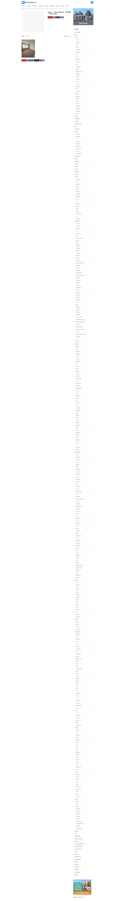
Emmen (77, 806)
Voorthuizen (78, 425)
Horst (77, 769)
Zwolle (77, 582)
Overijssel (76, 580)
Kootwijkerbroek (79, 388)
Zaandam (77, 476)
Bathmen (77, 614)
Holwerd (76, 851)
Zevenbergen (77, 129)
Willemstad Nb (78, 725)
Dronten (77, 626)
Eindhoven (78, 634)
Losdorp (77, 449)
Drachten (76, 166)
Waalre (77, 661)
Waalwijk (77, 656)
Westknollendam (79, 567)
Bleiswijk (76, 841)
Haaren (77, 676)
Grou (77, 201)
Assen (77, 803)
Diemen (77, 454)
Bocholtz (77, 779)
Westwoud (78, 518)
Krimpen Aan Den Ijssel (80, 329)
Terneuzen (78, 141)
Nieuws (67, 5)
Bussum (77, 484)
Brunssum (77, 759)
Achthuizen (78, 292)
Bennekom (78, 403)
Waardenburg (78, 385)
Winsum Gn (78, 422)
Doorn (77, 64)
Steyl (77, 781)
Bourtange (77, 854)
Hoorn (77, 538)
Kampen (77, 599)
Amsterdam (34, 5)
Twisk (76, 833)
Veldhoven (78, 678)
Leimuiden (78, 309)
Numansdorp (78, 336)
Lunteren (77, 390)
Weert (77, 744)
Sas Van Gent (78, 146)
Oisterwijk (77, 703)
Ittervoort (77, 789)
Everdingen (78, 59)
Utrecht (62, 5)
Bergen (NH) (78, 540)
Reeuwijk (77, 331)
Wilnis (77, 88)
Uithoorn (77, 528)
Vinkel (77, 698)
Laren (77, 550)
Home (23, 5)
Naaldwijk (77, 312)
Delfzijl (77, 103)
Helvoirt (77, 683)
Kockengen (78, 86)
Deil (76, 444)
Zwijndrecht (78, 280)
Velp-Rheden (78, 439)
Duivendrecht (78, 471)
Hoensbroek (77, 118)
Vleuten (77, 69)
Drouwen (77, 818)
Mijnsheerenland (78, 859)
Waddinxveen (78, 307)
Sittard (77, 747)
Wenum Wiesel (78, 383)
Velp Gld (77, 373)
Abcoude (77, 84)
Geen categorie (78, 32)
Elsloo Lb (77, 757)
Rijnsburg (77, 240)
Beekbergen (78, 361)
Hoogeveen (78, 808)
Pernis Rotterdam (79, 316)
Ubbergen (77, 432)
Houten (77, 47)
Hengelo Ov (78, 594)
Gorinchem (78, 248)
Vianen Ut (77, 76)
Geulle (77, 791)
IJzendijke (77, 163)
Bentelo (77, 604)
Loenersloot (78, 91)
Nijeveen (76, 874)
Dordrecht (77, 282)
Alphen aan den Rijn (79, 238)
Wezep (77, 442)
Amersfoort (78, 42)
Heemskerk (78, 503)
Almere (77, 624)
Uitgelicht (76, 831)
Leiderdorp (78, 299)
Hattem (77, 368)
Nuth (77, 749)
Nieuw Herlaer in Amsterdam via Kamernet (45, 8)
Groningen (46, 5)
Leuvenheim (78, 407)
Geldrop (76, 116)
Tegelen (77, 762)
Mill (76, 710)
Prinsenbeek (78, 700)
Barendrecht (78, 314)
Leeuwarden (78, 179)
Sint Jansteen (78, 148)
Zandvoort (78, 501)
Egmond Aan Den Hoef (80, 498)
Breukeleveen (78, 575)
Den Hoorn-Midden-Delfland (81, 334)
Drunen (77, 673)
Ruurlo (77, 437)
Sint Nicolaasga (78, 213)
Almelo (77, 587)
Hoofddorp (78, 469)
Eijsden (77, 784)
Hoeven (77, 712)
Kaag (77, 339)
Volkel (77, 690)
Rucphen (77, 722)
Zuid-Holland (77, 221)
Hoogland (77, 79)
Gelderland (77, 344)
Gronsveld (77, 774)
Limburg (76, 727)
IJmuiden (77, 464)
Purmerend (78, 530)
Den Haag (41, 5)
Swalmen (77, 776)
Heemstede (78, 508)
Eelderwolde (78, 826)
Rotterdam (52, 5)
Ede (76, 363)
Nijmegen (77, 346)
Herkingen (77, 294)
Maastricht (78, 730)
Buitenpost (78, 206)
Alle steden (28, 5)
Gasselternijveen (79, 828)
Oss (76, 644)
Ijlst (76, 216)
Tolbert (77, 420)
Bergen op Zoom (79, 658)
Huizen (77, 516)
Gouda (77, 243)
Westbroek (77, 869)
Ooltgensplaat (78, 287)
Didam (76, 126)
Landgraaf (77, 735)
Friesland (76, 176)
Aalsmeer (77, 511)
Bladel (77, 651)
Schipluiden (77, 121)
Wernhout (77, 717)
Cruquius (77, 562)
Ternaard (76, 169)
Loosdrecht (78, 486)
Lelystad (77, 621)
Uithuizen (77, 98)
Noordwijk (77, 255)
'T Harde (77, 415)
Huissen (77, 393)
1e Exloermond (78, 821)
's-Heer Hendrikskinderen (79, 843)
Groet (77, 525)
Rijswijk (77, 304)
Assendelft (78, 543)
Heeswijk (76, 864)
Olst (76, 612)
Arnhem (77, 348)
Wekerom (77, 434)
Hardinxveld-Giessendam (80, 321)
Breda (77, 641)
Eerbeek (77, 427)
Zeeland (76, 131)
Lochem (77, 405)
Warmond (77, 324)
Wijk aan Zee (77, 156)
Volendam (77, 570)
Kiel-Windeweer (78, 856)
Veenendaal (78, 66)
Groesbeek (78, 395)
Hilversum (77, 459)
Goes (77, 138)
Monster (76, 158)
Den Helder (78, 474)
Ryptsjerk (77, 203)
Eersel (77, 688)
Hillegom (77, 250)
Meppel (77, 801)
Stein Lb (77, 764)
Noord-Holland (28, 8)
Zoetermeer (78, 260)
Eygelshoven (78, 752)
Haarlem (77, 462)
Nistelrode (77, 867)
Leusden (77, 61)
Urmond (77, 794)
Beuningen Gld (78, 378)
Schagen (77, 557)
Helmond (77, 646)
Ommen (77, 607)
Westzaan (77, 577)
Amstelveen (78, 496)
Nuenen (77, 666)
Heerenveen (78, 184)
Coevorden (78, 816)
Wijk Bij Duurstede (79, 71)
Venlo (77, 732)
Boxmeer (77, 695)
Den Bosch (78, 639)
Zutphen (77, 356)
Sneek (77, 181)
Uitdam (77, 572)
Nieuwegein (78, 49)
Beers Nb (77, 720)
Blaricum (77, 513)
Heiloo (77, 560)
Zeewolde (78, 629)
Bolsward (77, 186)
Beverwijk (77, 481)
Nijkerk (77, 412)
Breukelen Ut (78, 52)
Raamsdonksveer (78, 123)
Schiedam (77, 233)
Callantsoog (78, 545)
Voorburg (77, 257)
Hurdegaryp (78, 194)
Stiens (77, 198)
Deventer (77, 589)
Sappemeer (77, 171)
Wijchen (77, 417)
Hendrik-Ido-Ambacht (79, 262)
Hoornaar (77, 341)
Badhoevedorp (78, 491)
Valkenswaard (78, 653)
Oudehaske (78, 196)
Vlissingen (78, 134)
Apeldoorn (78, 351)
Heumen (77, 398)
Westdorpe (78, 143)
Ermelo (77, 380)
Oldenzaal (77, 597)
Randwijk (77, 430)
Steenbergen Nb (79, 668)
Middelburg (78, 136)
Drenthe (76, 799)
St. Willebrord (78, 715)
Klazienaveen (78, 813)
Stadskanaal (78, 108)
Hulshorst (77, 862)
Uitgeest (77, 521)
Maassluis (77, 267)
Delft (77, 230)
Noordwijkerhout (79, 272)
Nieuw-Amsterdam (78, 846)
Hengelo (77, 592)
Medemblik (78, 555)
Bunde (77, 771)
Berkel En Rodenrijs (79, 326)
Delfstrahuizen (77, 872)
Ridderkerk (78, 277)
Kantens (77, 113)
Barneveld (77, 371)
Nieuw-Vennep (78, 535)
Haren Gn (77, 101)
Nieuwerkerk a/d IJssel (80, 319)
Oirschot (77, 663)
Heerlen (77, 737)
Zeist (77, 44)
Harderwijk (78, 353)
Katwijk (77, 302)
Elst (76, 400)
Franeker (77, 189)
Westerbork (78, 811)
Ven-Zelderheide (78, 849)
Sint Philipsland (78, 153)
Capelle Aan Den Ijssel (80, 275)
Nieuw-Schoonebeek (79, 823)
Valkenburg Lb (78, 767)
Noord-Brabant (78, 631)
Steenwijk (77, 609)
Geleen (77, 742)
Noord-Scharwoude (79, 565)
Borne (77, 602)
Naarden (77, 548)
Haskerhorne (78, 218)
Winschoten (78, 106)
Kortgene (77, 151)
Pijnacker (77, 289)
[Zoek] (92, 2)
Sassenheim (78, 253)
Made (77, 685)
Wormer (77, 533)
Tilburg (57, 5)
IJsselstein (78, 74)
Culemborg (78, 410)
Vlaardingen (78, 270)
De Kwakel (78, 523)
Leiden (77, 235)
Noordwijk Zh (78, 265)
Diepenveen (78, 616)
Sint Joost (78, 796)
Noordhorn (78, 447)
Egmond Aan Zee (79, 506)
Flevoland (76, 619)
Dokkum (76, 174)
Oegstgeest (78, 245)
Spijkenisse (78, 297)
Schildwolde (78, 111)
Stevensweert (78, 786)
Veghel (77, 680)
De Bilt (77, 54)
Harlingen (77, 191)
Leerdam (77, 81)
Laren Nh (77, 489)
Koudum (77, 208)
